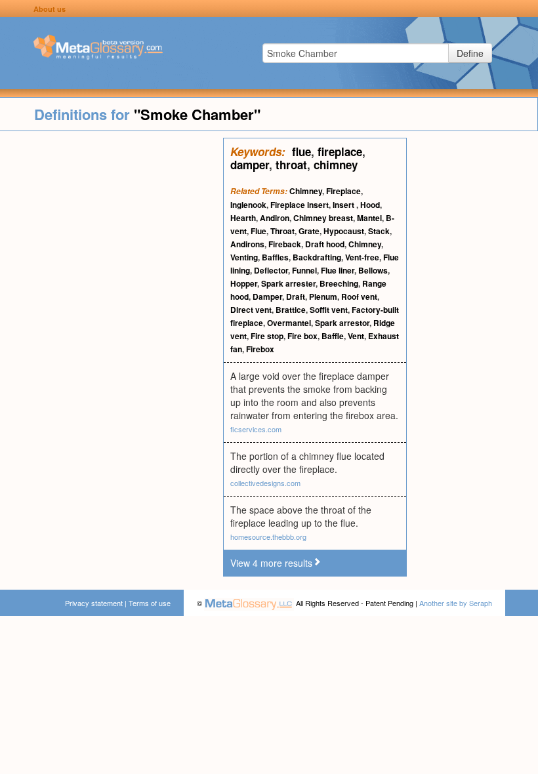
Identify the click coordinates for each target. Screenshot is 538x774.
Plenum (323, 296)
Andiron (274, 218)
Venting (244, 257)
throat (291, 165)
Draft (295, 296)
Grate (309, 231)
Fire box (302, 336)
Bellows (373, 270)
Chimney (305, 191)
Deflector (271, 270)
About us (49, 9)
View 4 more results (271, 562)
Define (470, 53)
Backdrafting (317, 257)
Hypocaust (343, 231)
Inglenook (248, 205)
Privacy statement (94, 603)
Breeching (339, 283)
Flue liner (337, 270)
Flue (258, 231)
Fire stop (267, 336)
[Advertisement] (111, 334)
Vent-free (362, 257)
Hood (370, 205)
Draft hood (324, 244)
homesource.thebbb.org (268, 536)
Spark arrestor (342, 323)
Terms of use (150, 603)
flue (301, 151)
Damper (267, 296)
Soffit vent (329, 310)
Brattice (291, 310)
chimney (336, 165)
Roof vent (359, 296)
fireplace (340, 151)
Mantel (369, 218)
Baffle (332, 336)
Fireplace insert (299, 205)
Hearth (243, 218)
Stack (379, 231)
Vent (356, 336)
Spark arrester (288, 283)
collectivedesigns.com (265, 483)
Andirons (247, 244)
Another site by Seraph (455, 603)
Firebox (260, 349)
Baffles (275, 257)
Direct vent (251, 310)
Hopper (243, 283)
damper (249, 165)
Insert (344, 205)
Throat (282, 231)
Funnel (304, 270)
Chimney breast (323, 218)
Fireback (284, 244)
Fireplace (343, 191)
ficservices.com (255, 429)
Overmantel (289, 323)
